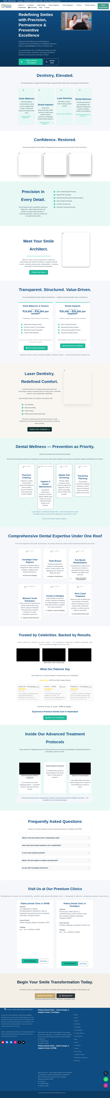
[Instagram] (15, 1042)
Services (77, 1021)
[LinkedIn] (11, 1042)
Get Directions (41, 1039)
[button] (24, 5)
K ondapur (67, 706)
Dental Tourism (90, 5)
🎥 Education (32, 7)
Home (76, 1014)
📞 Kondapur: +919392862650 (24, 1)
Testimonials (22, 7)
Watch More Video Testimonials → (55, 662)
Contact (47, 7)
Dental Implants (79, 1030)
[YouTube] (2, 1042)
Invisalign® (78, 1027)
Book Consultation (103, 6)
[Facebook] (7, 1042)
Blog (40, 7)
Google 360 (78, 1045)
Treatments (77, 1024)
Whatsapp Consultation (54, 1)
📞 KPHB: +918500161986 (9, 1)
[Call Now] (105, 1073)
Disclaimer (77, 1060)
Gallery (76, 1042)
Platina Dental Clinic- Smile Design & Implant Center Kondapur (54, 1032)
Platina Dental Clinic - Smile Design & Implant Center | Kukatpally (55, 1072)
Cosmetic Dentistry (79, 1033)
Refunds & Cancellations (81, 1057)
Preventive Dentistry (55, 518)
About (76, 1017)
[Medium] (23, 1042)
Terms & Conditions (80, 1054)
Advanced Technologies (80, 775)
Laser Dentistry (78, 1036)
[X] (19, 1042)
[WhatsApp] (105, 1079)
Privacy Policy (78, 1051)
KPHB (61, 706)
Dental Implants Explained (55, 766)
